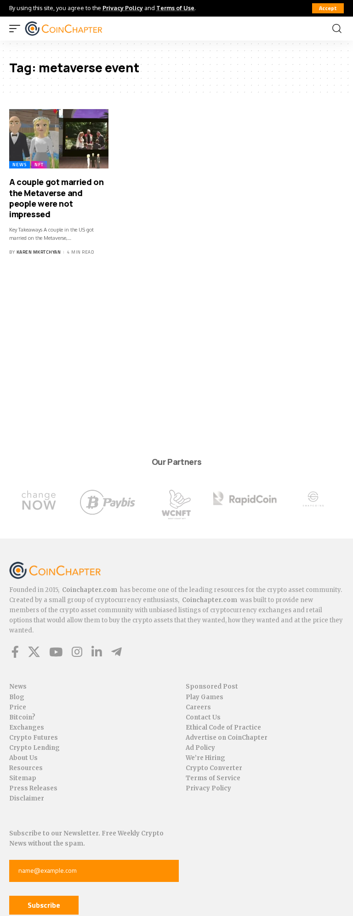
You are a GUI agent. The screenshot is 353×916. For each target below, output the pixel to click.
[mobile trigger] (17, 28)
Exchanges (26, 727)
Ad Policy (200, 748)
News (19, 164)
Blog (16, 697)
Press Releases (33, 788)
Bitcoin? (22, 717)
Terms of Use (175, 8)
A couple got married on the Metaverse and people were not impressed (56, 198)
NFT (39, 164)
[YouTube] (56, 652)
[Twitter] (34, 652)
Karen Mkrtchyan (39, 252)
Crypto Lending (34, 748)
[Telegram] (116, 652)
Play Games (204, 697)
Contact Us (203, 717)
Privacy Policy (122, 8)
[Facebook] (15, 652)
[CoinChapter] (75, 28)
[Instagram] (77, 652)
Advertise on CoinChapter (227, 738)
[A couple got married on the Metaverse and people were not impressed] (58, 139)
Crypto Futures (33, 738)
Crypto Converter (214, 768)
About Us (23, 758)
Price (17, 707)
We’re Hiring (205, 758)
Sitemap (22, 778)
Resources (26, 768)
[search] (337, 28)
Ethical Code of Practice (223, 727)
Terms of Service (213, 778)
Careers (198, 707)
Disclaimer (26, 798)
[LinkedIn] (96, 652)
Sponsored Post (212, 686)
